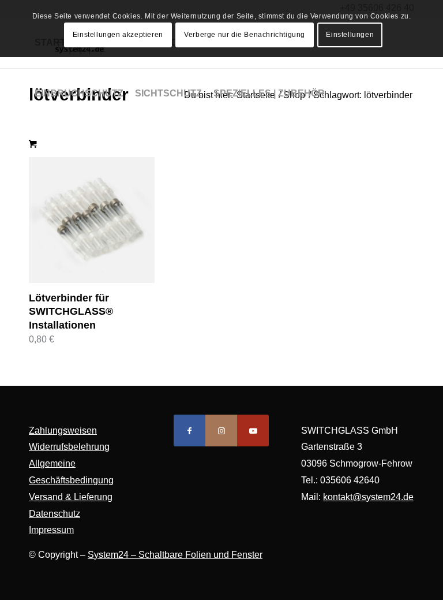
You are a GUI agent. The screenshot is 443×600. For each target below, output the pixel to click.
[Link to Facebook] (189, 430)
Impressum (51, 530)
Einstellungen (350, 35)
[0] (33, 144)
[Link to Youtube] (253, 430)
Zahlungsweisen (63, 430)
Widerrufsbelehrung (69, 447)
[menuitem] (79, 93)
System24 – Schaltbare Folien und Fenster (175, 555)
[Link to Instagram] (221, 430)
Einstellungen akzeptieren (118, 35)
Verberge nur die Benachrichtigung (244, 35)
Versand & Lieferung (70, 497)
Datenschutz (54, 514)
